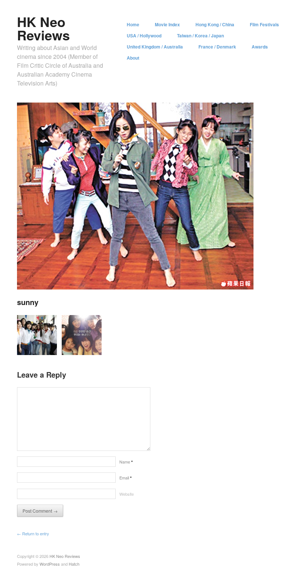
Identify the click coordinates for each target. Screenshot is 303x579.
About (133, 58)
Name (126, 462)
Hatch (74, 564)
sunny (27, 302)
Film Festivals (264, 24)
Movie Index (167, 24)
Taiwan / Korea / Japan (200, 35)
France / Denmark (217, 46)
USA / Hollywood (144, 35)
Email (125, 478)
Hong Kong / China (214, 24)
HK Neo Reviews (43, 28)
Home (133, 24)
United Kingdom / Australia (155, 46)
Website (126, 494)
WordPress (50, 564)
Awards (260, 46)
